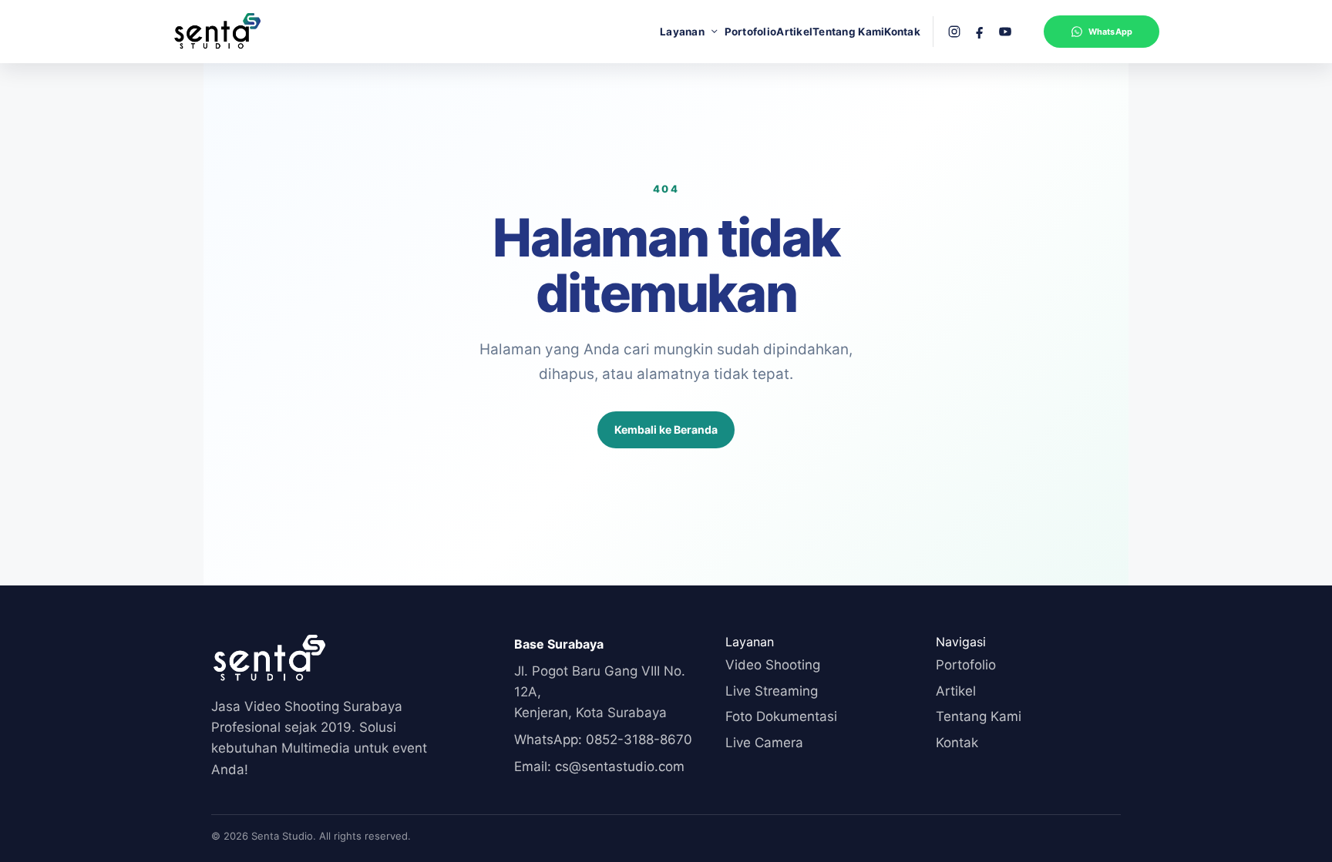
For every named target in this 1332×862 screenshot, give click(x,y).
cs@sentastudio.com (599, 766)
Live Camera (764, 742)
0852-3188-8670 (603, 739)
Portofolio (751, 31)
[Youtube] (1005, 31)
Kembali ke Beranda (666, 429)
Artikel (794, 31)
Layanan (682, 31)
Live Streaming (771, 691)
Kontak (902, 31)
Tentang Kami (848, 31)
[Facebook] (979, 31)
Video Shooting (772, 664)
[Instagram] (954, 31)
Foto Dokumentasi (781, 716)
